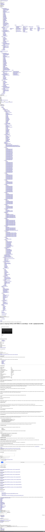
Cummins (7, 238)
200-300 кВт (7, 200)
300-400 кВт (7, 205)
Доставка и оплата (2, 503)
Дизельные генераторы (8, 112)
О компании (4, 306)
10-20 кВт (7, 174)
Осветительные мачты (7, 277)
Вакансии (1, 499)
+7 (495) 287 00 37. (37, 446)
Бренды (1, 505)
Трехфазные (7, 219)
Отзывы (1, 501)
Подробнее (1, 470)
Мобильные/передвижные (9, 144)
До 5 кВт (7, 148)
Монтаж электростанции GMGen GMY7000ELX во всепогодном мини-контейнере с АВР (12, 495)
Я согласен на (7, 459)
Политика (1, 504)
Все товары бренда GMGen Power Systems (5, 497)
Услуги (4, 294)
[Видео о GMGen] (7, 333)
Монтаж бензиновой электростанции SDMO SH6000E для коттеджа (10, 493)
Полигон (1, 509)
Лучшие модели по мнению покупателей (9, 258)
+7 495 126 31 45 (2, 94)
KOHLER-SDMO (2, 507)
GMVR (1, 508)
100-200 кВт (7, 193)
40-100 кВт (7, 185)
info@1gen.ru (2, 317)
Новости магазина (3, 511)
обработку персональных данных (9, 459)
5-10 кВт (7, 161)
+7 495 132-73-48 (2, 515)
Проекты (1, 500)
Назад (6, 124)
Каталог (4, 108)
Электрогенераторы (6, 110)
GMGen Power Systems (3, 347)
